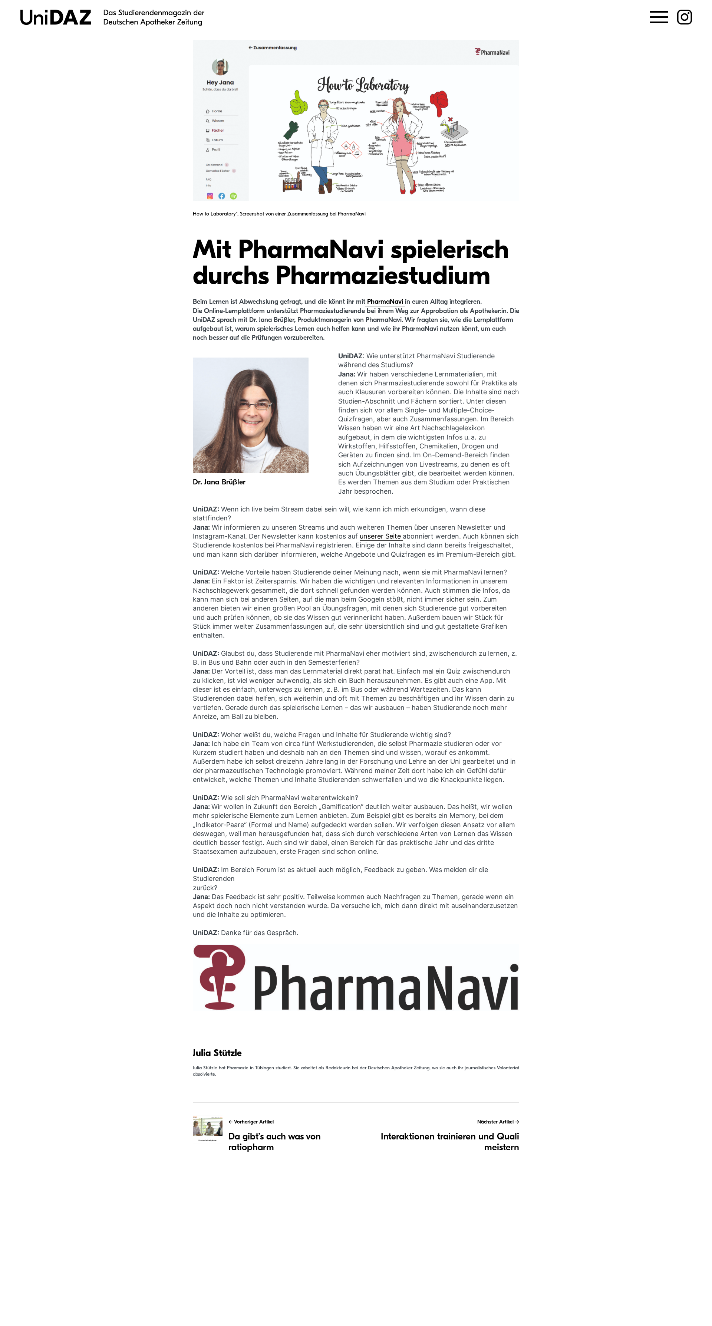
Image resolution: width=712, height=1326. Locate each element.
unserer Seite (381, 536)
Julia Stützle (217, 1053)
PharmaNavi (385, 302)
